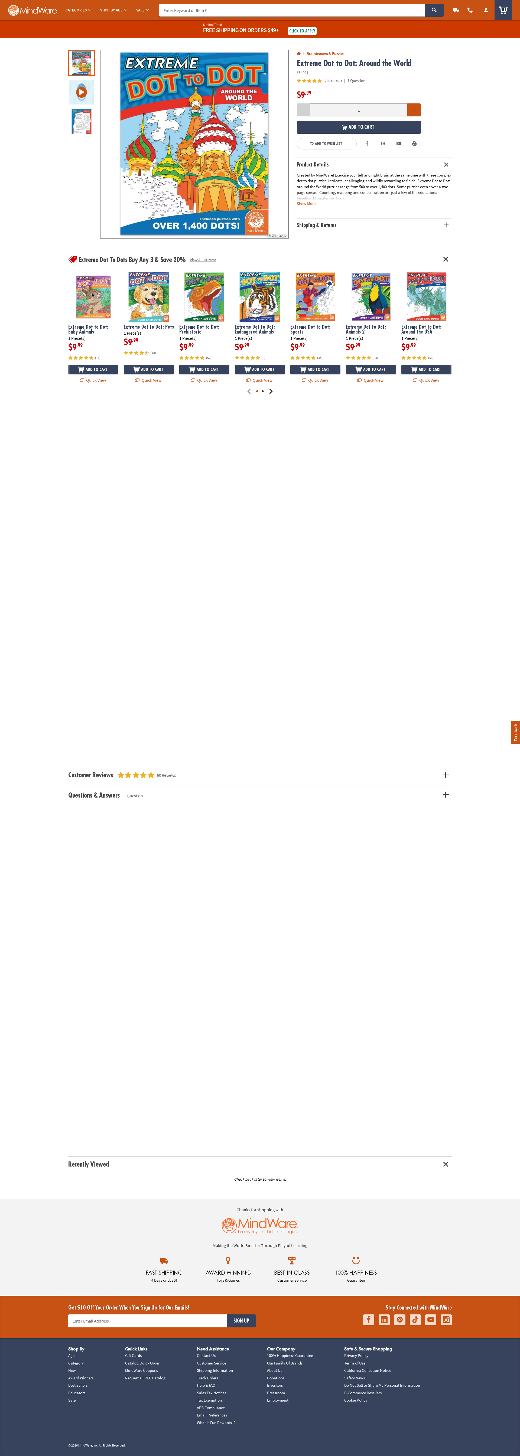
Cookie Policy (355, 1400)
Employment (277, 1400)
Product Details (313, 165)
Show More (306, 203)
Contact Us (206, 1355)
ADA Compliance (211, 1407)
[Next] (271, 391)
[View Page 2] (262, 391)
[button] (194, 144)
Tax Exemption (209, 1400)
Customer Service (211, 1363)
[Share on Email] (398, 143)
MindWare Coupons (141, 1370)
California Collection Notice (367, 1370)
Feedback (515, 732)
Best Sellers (77, 1385)
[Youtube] (430, 1320)
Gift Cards (133, 1355)
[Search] (434, 10)
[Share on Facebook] (367, 143)
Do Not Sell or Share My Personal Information (382, 1385)
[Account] (486, 10)
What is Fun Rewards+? (216, 1422)
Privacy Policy (356, 1355)
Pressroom (276, 1392)
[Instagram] (446, 1320)
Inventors (275, 1385)
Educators (76, 1392)
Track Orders (207, 1377)
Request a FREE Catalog (145, 1377)
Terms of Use (354, 1363)
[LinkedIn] (384, 1320)
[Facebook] (368, 1320)
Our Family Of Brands (285, 1363)
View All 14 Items (203, 259)
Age (71, 1355)
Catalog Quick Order (142, 1363)
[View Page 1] (257, 391)
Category (76, 1363)
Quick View (95, 380)
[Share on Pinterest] (382, 143)
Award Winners (80, 1377)
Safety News (354, 1377)
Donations (275, 1377)
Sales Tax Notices (211, 1392)
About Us (274, 1370)
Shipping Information (215, 1370)
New (72, 1370)
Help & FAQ (206, 1385)
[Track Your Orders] (456, 10)
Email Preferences (212, 1415)
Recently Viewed (88, 1164)
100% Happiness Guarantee (290, 1355)
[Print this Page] (414, 143)
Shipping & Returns (317, 225)
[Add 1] (414, 109)
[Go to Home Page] (299, 53)
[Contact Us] (470, 10)
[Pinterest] (399, 1320)
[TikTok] (415, 1320)
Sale (72, 1400)
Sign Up (241, 1320)
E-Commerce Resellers (363, 1392)
